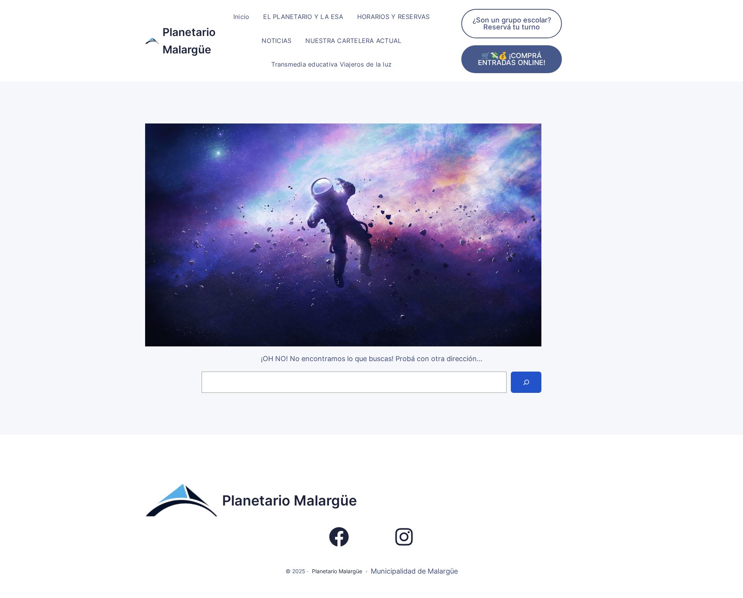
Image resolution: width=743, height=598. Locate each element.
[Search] (526, 382)
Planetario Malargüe (289, 500)
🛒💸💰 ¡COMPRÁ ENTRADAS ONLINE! (511, 59)
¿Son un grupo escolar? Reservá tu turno (512, 23)
